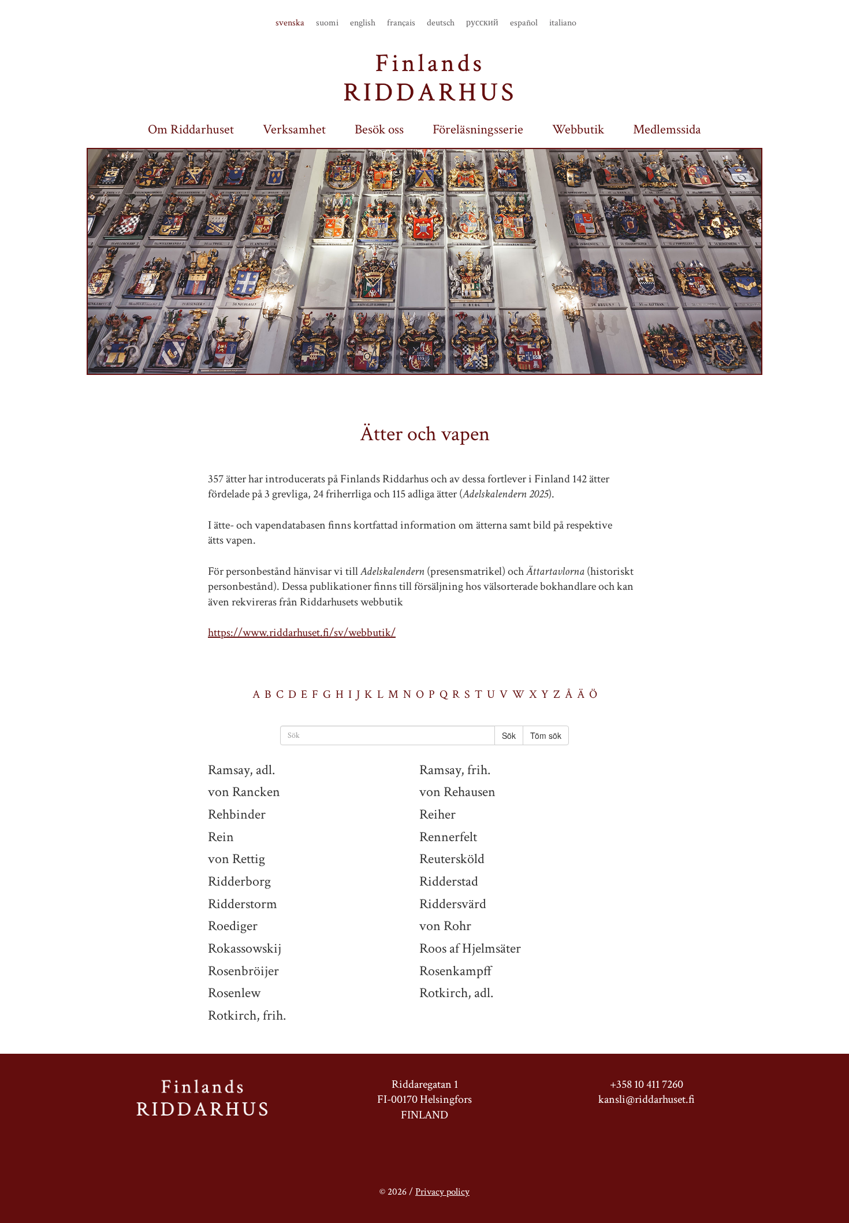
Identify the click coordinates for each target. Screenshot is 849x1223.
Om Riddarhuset (191, 129)
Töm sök (545, 735)
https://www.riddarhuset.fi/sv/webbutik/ (302, 632)
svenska (289, 23)
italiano (562, 23)
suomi (327, 23)
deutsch (441, 23)
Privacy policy (442, 1191)
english (362, 23)
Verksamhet (294, 129)
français (401, 23)
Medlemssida (667, 129)
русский (482, 23)
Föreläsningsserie (478, 129)
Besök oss (379, 129)
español (524, 23)
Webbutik (578, 129)
